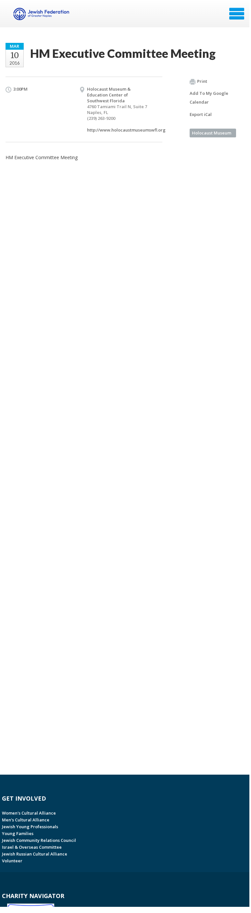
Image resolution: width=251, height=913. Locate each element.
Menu (236, 13)
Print (202, 81)
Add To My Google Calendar (209, 97)
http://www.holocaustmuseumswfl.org (126, 130)
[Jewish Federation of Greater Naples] (42, 16)
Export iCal (201, 114)
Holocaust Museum (211, 133)
